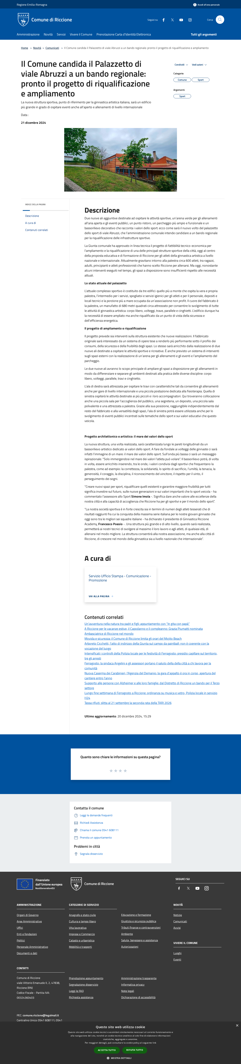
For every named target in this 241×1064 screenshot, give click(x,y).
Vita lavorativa (77, 928)
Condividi (180, 65)
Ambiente (127, 934)
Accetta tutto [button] (107, 1050)
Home (24, 48)
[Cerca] (220, 19)
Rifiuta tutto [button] (134, 1049)
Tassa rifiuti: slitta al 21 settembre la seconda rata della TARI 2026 (128, 702)
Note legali (127, 991)
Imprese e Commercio (82, 934)
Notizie (177, 915)
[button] (120, 1058)
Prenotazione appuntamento (86, 978)
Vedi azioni (198, 65)
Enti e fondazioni (27, 934)
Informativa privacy (132, 984)
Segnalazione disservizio (83, 984)
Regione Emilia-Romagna (32, 4)
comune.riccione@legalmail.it (41, 1015)
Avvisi (177, 928)
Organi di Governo (27, 915)
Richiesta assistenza (81, 997)
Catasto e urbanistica (81, 940)
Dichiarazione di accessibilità (138, 997)
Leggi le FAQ (76, 991)
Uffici (20, 928)
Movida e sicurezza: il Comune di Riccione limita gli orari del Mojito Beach (133, 638)
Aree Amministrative (29, 921)
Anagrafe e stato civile (82, 915)
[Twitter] (170, 19)
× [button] (237, 1025)
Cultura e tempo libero (82, 921)
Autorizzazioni (129, 946)
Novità (37, 48)
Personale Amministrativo (32, 947)
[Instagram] (188, 19)
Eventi (177, 959)
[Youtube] (179, 19)
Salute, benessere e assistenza (139, 940)
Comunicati (52, 48)
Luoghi (177, 953)
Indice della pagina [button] (35, 204)
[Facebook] (162, 19)
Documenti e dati (27, 953)
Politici (21, 940)
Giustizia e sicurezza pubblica (138, 921)
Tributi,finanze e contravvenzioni (141, 927)
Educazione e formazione (136, 915)
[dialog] (120, 1043)
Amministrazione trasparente (138, 978)
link (154, 1042)
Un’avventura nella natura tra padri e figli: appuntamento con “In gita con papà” (137, 623)
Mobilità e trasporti (80, 947)
